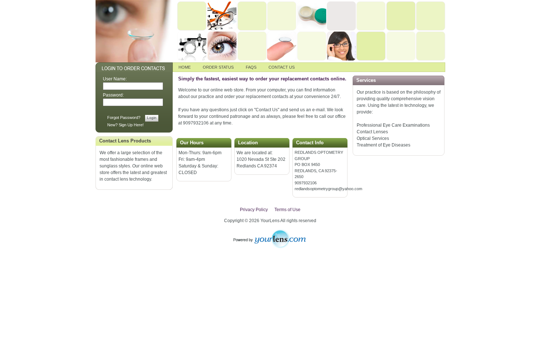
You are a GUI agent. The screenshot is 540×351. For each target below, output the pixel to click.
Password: (113, 95)
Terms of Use (287, 209)
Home (185, 67)
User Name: (115, 79)
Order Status (218, 67)
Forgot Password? (123, 117)
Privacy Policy (254, 209)
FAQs (251, 67)
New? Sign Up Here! (125, 125)
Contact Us (282, 67)
